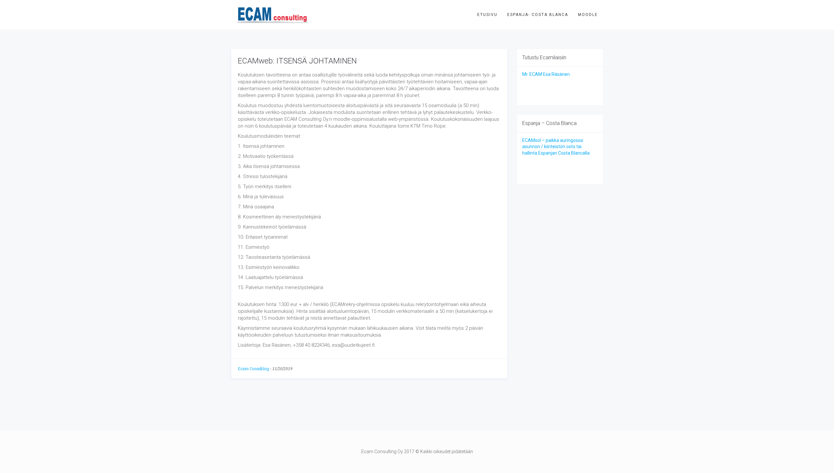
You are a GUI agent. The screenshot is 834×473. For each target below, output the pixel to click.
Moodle (588, 14)
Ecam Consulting (253, 369)
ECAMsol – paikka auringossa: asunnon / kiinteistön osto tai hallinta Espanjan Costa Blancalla (556, 147)
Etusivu (487, 14)
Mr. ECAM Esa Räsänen (546, 74)
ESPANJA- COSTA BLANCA (537, 14)
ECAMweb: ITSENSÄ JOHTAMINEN (297, 60)
